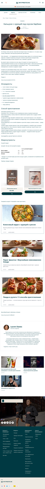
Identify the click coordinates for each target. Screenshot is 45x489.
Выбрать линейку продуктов (17, 444)
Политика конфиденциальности (29, 446)
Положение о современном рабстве (28, 441)
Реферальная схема (38, 435)
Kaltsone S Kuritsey (12, 18)
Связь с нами (5, 438)
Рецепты (13, 12)
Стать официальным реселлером (29, 455)
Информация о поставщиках (28, 472)
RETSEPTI (22, 20)
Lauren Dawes (11, 232)
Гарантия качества (29, 436)
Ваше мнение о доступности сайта (29, 462)
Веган (40, 12)
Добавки (6, 12)
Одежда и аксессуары (18, 435)
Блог (15, 438)
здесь (16, 346)
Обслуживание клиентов (6, 435)
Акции (36, 438)
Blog (4, 18)
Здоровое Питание (22, 12)
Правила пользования (27, 451)
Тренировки (32, 12)
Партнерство (27, 458)
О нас (26, 434)
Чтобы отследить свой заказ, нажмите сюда (7, 452)
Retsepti (7, 18)
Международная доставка (6, 447)
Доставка (5, 455)
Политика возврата (7, 443)
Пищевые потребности (18, 447)
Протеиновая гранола (12, 188)
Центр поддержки (6, 441)
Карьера (27, 468)
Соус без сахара (6, 95)
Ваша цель (16, 440)
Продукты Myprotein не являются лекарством (18, 451)
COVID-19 (27, 465)
